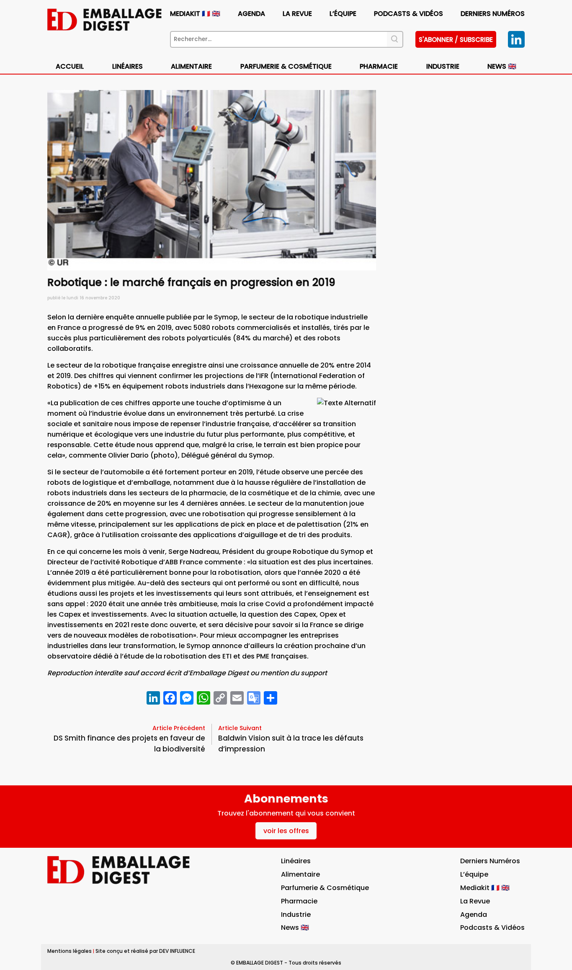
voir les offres (286, 831)
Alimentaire (191, 66)
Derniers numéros (493, 13)
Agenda (251, 13)
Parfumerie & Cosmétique (286, 66)
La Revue (297, 13)
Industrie (296, 914)
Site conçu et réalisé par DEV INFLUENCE (145, 951)
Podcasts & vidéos (408, 13)
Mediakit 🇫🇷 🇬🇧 (195, 13)
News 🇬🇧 (501, 66)
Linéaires (127, 66)
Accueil (70, 66)
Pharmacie (379, 66)
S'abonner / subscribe (456, 39)
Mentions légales (69, 951)
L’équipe (343, 13)
